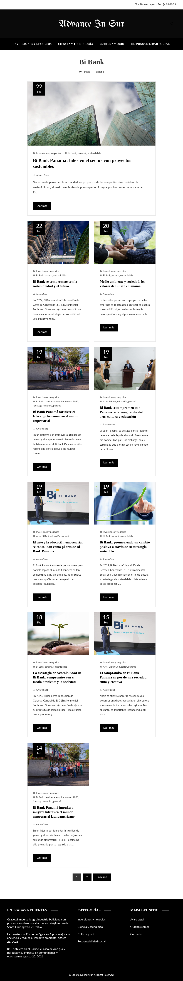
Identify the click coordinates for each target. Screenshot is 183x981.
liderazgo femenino (42, 406)
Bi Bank (72, 153)
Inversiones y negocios (48, 153)
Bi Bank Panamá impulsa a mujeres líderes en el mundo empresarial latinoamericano (54, 812)
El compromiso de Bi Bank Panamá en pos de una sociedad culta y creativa (123, 677)
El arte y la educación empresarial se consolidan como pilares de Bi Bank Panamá (58, 546)
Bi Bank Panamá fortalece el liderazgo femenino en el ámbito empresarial (56, 416)
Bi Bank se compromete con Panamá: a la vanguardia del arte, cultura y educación (121, 412)
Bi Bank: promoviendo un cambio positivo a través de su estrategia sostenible (125, 546)
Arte (105, 402)
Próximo (102, 877)
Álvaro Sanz (42, 175)
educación (122, 402)
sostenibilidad (95, 153)
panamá (82, 153)
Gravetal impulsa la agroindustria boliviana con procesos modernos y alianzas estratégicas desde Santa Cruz (37, 923)
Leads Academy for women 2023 (61, 402)
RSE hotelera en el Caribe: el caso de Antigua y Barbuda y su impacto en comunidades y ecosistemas (36, 953)
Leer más (41, 205)
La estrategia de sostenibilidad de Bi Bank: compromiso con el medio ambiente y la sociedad (57, 677)
